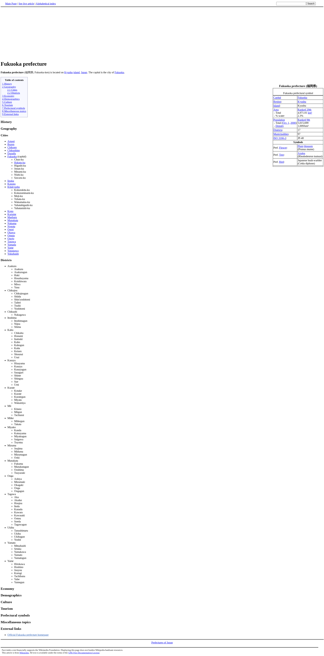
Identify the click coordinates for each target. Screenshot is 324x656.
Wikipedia (24, 652)
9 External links (10, 114)
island (76, 72)
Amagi (11, 141)
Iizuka (10, 180)
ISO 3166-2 (279, 138)
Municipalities (280, 134)
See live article (26, 3)
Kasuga (11, 183)
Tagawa (11, 241)
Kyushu (68, 72)
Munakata (12, 220)
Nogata (11, 226)
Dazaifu (11, 153)
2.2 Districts (13, 92)
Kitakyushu (13, 186)
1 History (7, 83)
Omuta (11, 235)
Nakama (11, 223)
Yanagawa (13, 250)
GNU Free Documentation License (84, 652)
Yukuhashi (13, 253)
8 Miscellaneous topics (14, 111)
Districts (277, 130)
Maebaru (12, 217)
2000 (293, 122)
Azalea (301, 153)
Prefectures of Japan (162, 642)
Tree (281, 154)
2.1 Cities (12, 89)
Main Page (11, 3)
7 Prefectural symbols (13, 108)
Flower (283, 147)
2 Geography (9, 86)
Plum (300, 146)
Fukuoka (119, 72)
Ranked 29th (304, 109)
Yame (10, 247)
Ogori (10, 229)
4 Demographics (11, 98)
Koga (10, 211)
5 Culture (7, 101)
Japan (84, 72)
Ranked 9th (304, 119)
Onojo (10, 238)
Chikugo (12, 147)
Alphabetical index (46, 3)
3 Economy (8, 95)
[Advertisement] (29, 33)
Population (279, 119)
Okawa (11, 232)
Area (276, 109)
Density (280, 125)
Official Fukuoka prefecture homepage (28, 634)
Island (276, 105)
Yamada (11, 244)
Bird (281, 161)
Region (277, 101)
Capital (277, 97)
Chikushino (13, 150)
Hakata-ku (19, 162)
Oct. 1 (285, 122)
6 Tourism (7, 105)
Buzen (10, 144)
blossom (308, 146)
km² (310, 112)
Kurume (11, 214)
